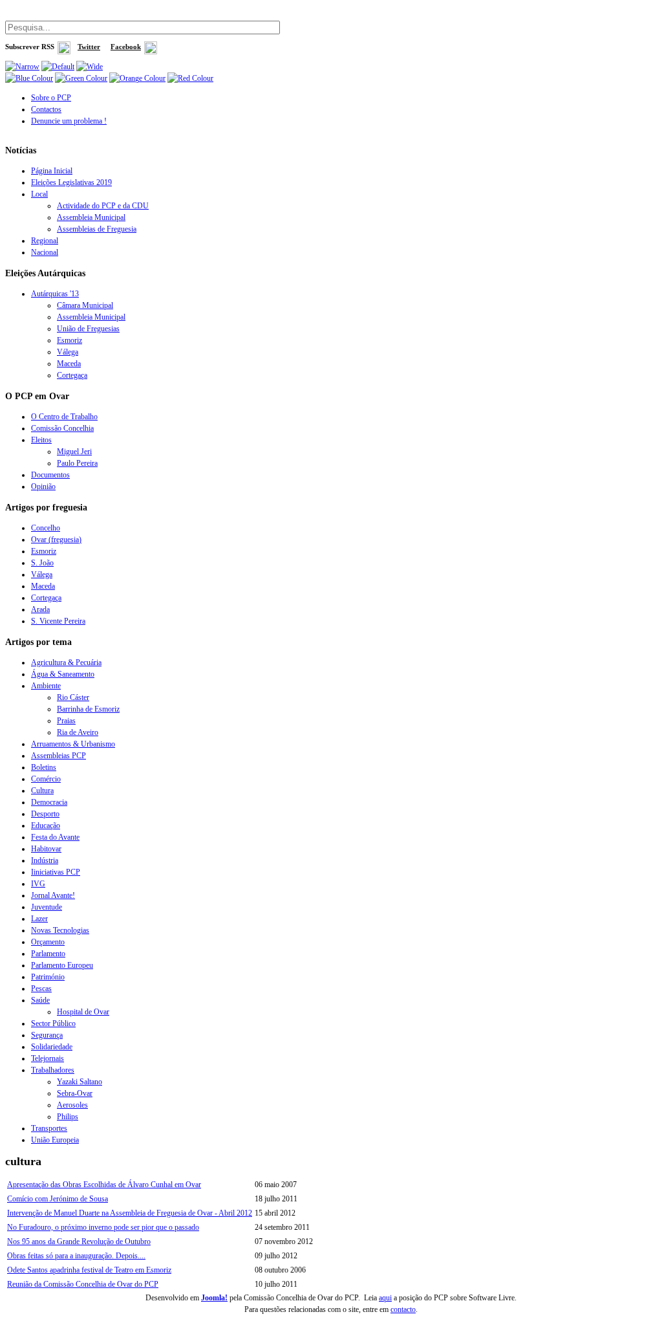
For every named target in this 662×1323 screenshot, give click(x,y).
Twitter (89, 46)
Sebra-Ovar (74, 1093)
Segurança (47, 1035)
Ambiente (46, 685)
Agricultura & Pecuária (66, 662)
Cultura (42, 790)
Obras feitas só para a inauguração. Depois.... (76, 1255)
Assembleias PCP (58, 755)
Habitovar (46, 848)
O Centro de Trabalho (64, 416)
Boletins (43, 767)
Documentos (50, 474)
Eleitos (41, 439)
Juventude (46, 907)
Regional (44, 240)
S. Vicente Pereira (58, 621)
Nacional (44, 252)
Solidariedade (51, 1046)
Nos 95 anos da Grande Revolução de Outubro (79, 1241)
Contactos (46, 109)
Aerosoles (72, 1105)
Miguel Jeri (74, 451)
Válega (67, 351)
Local (39, 194)
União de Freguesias (88, 328)
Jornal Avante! (53, 895)
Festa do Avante (55, 837)
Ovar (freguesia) (56, 539)
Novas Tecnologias (60, 930)
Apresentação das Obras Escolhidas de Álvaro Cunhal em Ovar (104, 1184)
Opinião (43, 486)
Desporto (45, 813)
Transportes (49, 1128)
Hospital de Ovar (83, 1011)
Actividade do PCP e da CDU (103, 205)
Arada (40, 609)
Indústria (44, 860)
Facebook (126, 46)
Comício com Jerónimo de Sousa (57, 1198)
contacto (403, 1309)
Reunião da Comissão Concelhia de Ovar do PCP (82, 1284)
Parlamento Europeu (62, 965)
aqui (385, 1297)
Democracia (49, 802)
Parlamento (48, 953)
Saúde (40, 1000)
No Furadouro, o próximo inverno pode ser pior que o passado (103, 1227)
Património (48, 976)
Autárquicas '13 (55, 293)
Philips (67, 1116)
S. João (42, 562)
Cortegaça (72, 375)
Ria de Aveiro (77, 732)
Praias (66, 720)
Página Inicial (51, 170)
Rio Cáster (73, 697)
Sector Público (53, 1023)
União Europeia (55, 1139)
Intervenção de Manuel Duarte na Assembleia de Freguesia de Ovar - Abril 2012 (129, 1213)
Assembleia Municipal (91, 217)
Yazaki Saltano (79, 1081)
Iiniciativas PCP (55, 872)
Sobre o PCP (51, 97)
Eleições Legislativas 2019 (71, 182)
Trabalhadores (52, 1070)
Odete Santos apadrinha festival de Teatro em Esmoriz (89, 1269)
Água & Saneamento (62, 674)
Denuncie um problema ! (69, 121)
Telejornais (47, 1058)
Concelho (45, 527)
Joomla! (214, 1297)
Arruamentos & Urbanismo (73, 744)
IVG (38, 883)
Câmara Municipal (85, 305)
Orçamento (48, 941)
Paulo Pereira (77, 463)
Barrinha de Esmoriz (88, 709)
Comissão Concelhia (62, 428)
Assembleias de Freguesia (96, 229)
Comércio (46, 778)
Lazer (39, 918)
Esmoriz (69, 340)
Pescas (41, 988)
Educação (45, 825)
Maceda (69, 363)
